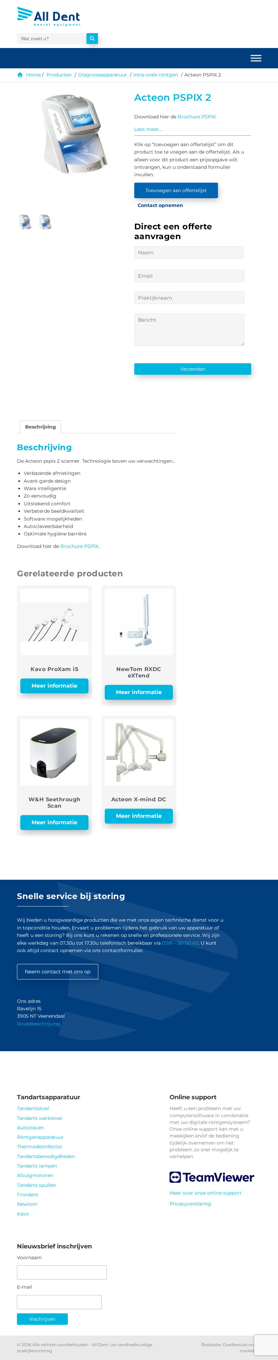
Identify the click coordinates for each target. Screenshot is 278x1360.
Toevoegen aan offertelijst (176, 190)
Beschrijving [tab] (40, 427)
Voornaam (29, 1257)
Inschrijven (42, 1319)
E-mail (24, 1287)
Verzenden (192, 369)
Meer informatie (54, 686)
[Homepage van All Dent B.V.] (60, 16)
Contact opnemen (160, 205)
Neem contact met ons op (58, 971)
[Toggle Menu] (256, 58)
